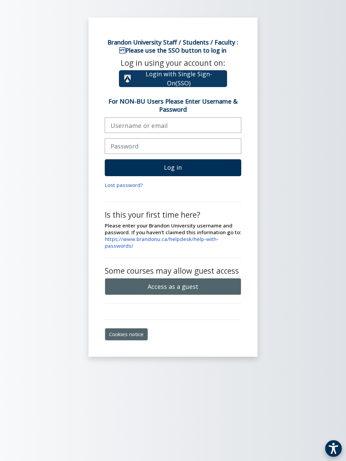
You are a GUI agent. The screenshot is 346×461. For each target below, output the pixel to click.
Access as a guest (173, 286)
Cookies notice (126, 334)
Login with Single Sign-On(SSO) (179, 78)
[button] (333, 448)
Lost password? (124, 185)
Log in (173, 167)
